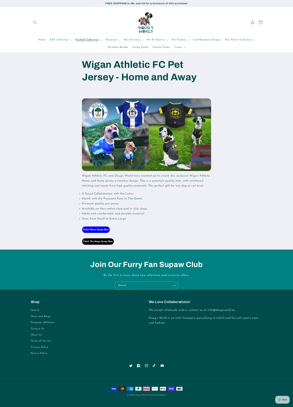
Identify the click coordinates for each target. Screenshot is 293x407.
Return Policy (39, 353)
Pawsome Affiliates (43, 322)
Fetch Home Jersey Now (96, 229)
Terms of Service (41, 341)
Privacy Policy (39, 347)
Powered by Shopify (157, 395)
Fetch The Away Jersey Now (98, 241)
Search (35, 310)
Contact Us (37, 329)
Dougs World (141, 395)
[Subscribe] (174, 285)
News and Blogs (41, 316)
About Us (36, 335)
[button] (35, 22)
